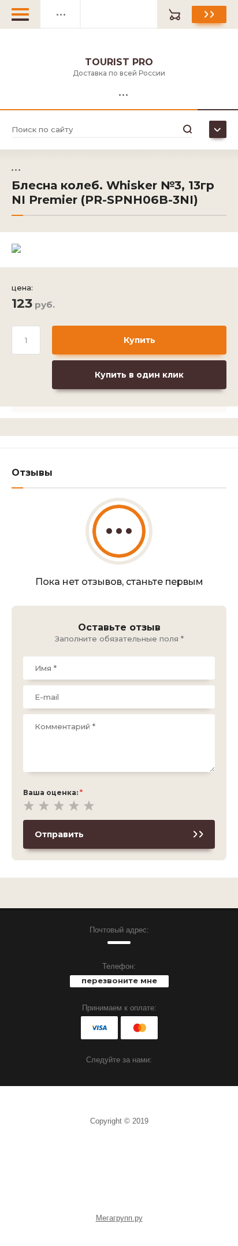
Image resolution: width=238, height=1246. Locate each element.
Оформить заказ (209, 14)
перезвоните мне (119, 980)
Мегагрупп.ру (119, 1218)
